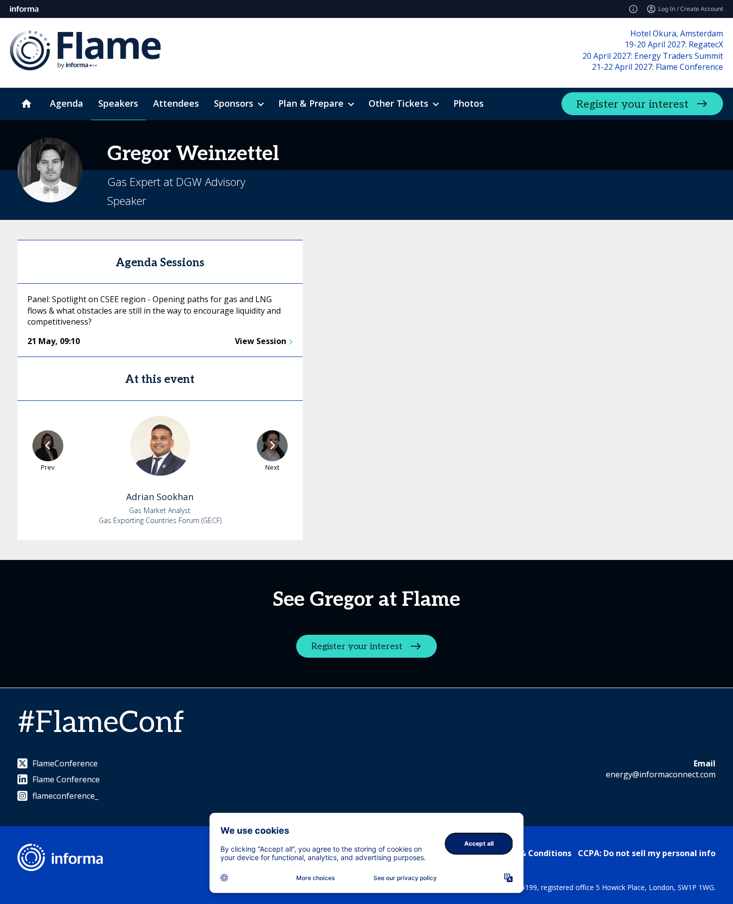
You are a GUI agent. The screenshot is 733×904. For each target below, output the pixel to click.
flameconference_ (65, 795)
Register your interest (632, 104)
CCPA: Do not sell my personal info (647, 853)
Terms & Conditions (531, 853)
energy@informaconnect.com (661, 774)
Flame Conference (66, 779)
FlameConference (65, 763)
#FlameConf (100, 723)
